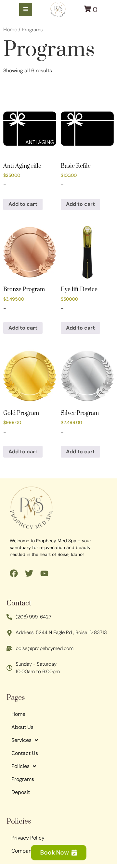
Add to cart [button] (22, 204)
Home (10, 29)
